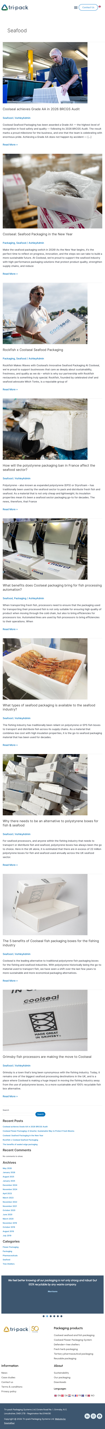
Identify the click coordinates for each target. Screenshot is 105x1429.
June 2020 (7, 1214)
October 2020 (9, 1210)
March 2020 (8, 1219)
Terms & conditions (11, 1386)
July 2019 (7, 1235)
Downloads (60, 1382)
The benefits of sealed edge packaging (20, 1144)
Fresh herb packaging (66, 1349)
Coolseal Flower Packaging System (73, 1339)
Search (6, 1110)
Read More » (10, 144)
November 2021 (10, 1206)
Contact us (7, 1382)
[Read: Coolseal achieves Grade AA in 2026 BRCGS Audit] (45, 72)
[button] (76, 7)
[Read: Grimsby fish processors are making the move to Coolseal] (45, 1020)
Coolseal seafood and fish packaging (74, 1335)
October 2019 (9, 1227)
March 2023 (8, 1198)
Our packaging (62, 1377)
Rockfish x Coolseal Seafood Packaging (33, 350)
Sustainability (61, 1372)
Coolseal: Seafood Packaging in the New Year (38, 234)
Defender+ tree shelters (67, 1344)
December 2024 (10, 1185)
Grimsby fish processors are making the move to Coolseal (47, 1057)
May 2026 (7, 1168)
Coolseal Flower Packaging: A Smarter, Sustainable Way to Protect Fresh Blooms (38, 1131)
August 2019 (8, 1231)
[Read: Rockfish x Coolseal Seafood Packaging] (45, 313)
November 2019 (10, 1223)
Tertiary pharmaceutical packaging (73, 1353)
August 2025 (8, 1177)
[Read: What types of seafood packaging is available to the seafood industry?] (45, 668)
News (4, 1372)
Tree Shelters (8, 1264)
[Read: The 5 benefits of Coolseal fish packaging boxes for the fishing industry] (45, 904)
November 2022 (10, 1202)
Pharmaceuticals (10, 1255)
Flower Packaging (10, 1247)
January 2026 (9, 1172)
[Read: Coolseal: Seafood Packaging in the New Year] (52, 190)
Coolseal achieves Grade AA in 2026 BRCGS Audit (41, 109)
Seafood (8, 117)
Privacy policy (8, 1391)
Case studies (8, 1377)
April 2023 (7, 1193)
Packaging (9, 242)
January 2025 (9, 1181)
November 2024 (10, 1189)
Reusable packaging (65, 1358)
